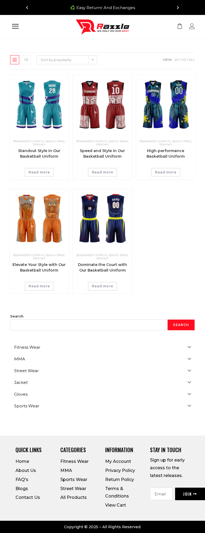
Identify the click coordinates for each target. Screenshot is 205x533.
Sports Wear (55, 141)
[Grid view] (14, 59)
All (192, 60)
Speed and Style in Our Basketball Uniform (102, 153)
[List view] (26, 59)
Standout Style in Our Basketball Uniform (39, 153)
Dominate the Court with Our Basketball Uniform (102, 267)
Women (39, 144)
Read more (39, 172)
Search (16, 316)
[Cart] (180, 26)
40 (184, 60)
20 (177, 60)
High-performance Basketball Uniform (166, 153)
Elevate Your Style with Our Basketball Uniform (39, 267)
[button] (97, 8)
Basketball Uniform (28, 141)
